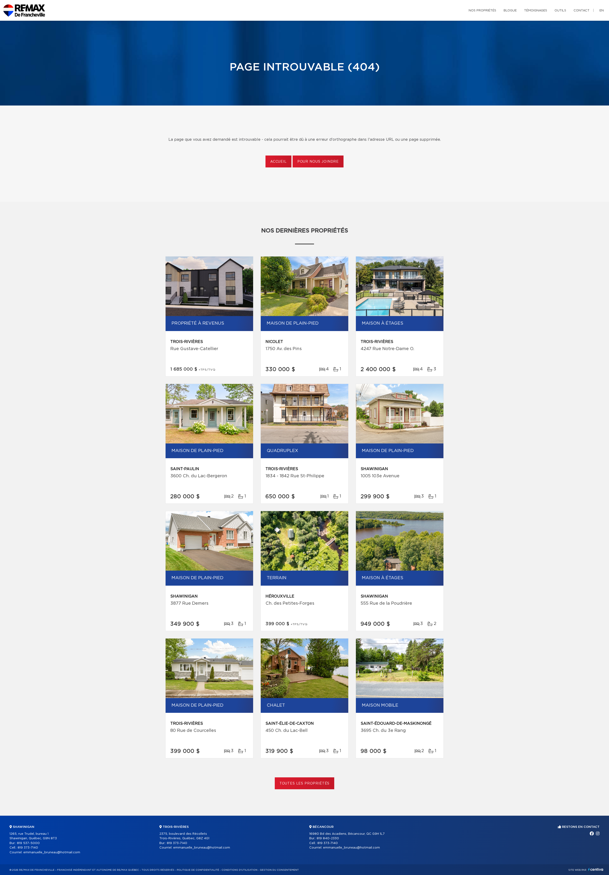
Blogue (510, 10)
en (601, 10)
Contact (581, 10)
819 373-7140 (28, 847)
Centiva (595, 869)
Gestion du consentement (279, 870)
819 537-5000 (28, 843)
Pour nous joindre (318, 161)
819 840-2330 (328, 838)
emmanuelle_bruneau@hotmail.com (51, 852)
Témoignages (535, 10)
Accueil (278, 161)
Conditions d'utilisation (239, 870)
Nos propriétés (482, 10)
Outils (560, 10)
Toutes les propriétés (305, 783)
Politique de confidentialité (198, 870)
